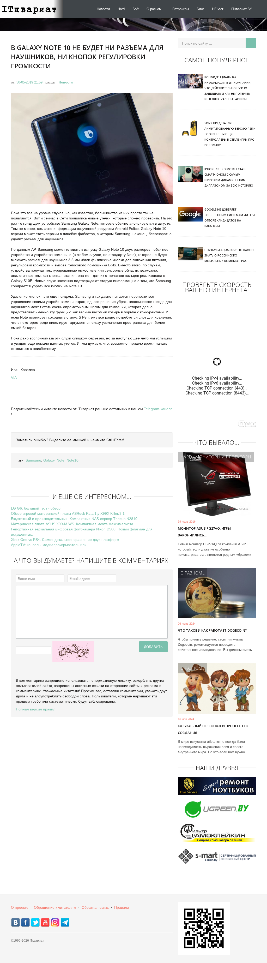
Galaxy (48, 460)
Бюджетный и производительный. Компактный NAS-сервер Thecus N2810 (74, 519)
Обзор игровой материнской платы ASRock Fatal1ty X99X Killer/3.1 (68, 513)
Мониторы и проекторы (223, 457)
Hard (121, 9)
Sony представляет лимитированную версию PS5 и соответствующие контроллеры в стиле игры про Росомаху (230, 134)
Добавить (153, 646)
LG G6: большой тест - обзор (35, 508)
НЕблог (217, 9)
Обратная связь (95, 907)
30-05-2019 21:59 (30, 82)
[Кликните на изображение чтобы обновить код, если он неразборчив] (73, 651)
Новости (103, 9)
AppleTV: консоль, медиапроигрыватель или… (50, 545)
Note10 (72, 460)
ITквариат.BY (241, 9)
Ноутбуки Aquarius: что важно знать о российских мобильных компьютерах (229, 255)
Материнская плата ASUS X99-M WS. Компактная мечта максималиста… (74, 524)
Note (60, 460)
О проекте (19, 907)
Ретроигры (180, 9)
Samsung (33, 460)
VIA (14, 377)
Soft (135, 9)
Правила (121, 907)
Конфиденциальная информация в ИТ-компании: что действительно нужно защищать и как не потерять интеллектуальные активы (227, 88)
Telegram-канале (158, 409)
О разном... (156, 9)
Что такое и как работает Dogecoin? (212, 630)
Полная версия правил (35, 709)
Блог (200, 9)
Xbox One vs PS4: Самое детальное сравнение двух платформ (65, 539)
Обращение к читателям (55, 907)
